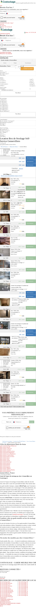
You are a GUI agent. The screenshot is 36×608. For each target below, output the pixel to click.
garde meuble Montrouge (5, 461)
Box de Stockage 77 (23, 590)
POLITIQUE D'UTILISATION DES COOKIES (10, 603)
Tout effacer (2, 75)
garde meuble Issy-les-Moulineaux (8, 454)
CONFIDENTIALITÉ (4, 600)
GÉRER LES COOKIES (5, 604)
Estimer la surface (28, 68)
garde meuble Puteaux (5, 465)
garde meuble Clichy (4, 459)
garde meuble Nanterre (5, 447)
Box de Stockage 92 (23, 592)
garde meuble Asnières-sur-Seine (7, 451)
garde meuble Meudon (5, 464)
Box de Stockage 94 (23, 595)
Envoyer (31, 422)
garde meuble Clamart (5, 460)
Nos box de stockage (7, 441)
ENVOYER (3, 21)
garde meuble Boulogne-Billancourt (8, 446)
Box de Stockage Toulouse (6, 586)
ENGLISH (2, 578)
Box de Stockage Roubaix (6, 595)
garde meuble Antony (5, 457)
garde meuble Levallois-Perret (7, 455)
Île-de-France (4, 146)
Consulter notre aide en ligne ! (7, 23)
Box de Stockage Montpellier (6, 591)
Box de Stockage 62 (23, 586)
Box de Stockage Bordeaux (6, 592)
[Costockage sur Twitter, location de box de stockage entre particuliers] (4, 574)
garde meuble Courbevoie (6, 448)
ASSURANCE (3, 598)
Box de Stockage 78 (23, 591)
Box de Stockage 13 (23, 583)
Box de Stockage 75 (23, 588)
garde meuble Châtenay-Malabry (7, 469)
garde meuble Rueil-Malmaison (7, 452)
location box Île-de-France (19, 441)
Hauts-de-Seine (14, 146)
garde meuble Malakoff (5, 471)
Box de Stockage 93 (23, 594)
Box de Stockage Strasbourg (6, 590)
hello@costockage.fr (18, 514)
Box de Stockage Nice (5, 587)
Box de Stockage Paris (5, 582)
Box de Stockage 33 (23, 584)
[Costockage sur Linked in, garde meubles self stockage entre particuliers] (7, 574)
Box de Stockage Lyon (5, 584)
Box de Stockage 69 (23, 587)
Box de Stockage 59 (23, 582)
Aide (1, 5)
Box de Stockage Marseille (6, 583)
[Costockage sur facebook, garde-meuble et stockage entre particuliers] (1, 574)
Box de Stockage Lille (5, 594)
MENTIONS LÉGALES (5, 602)
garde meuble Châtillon (5, 468)
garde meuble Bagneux (5, 467)
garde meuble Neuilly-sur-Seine (7, 456)
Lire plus (3, 474)
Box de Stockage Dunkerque (6, 596)
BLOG (1, 606)
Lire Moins (8, 474)
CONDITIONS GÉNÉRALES (6, 599)
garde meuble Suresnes (5, 463)
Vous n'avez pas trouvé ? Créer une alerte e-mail (12, 406)
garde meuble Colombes (5, 450)
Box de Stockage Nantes (5, 588)
